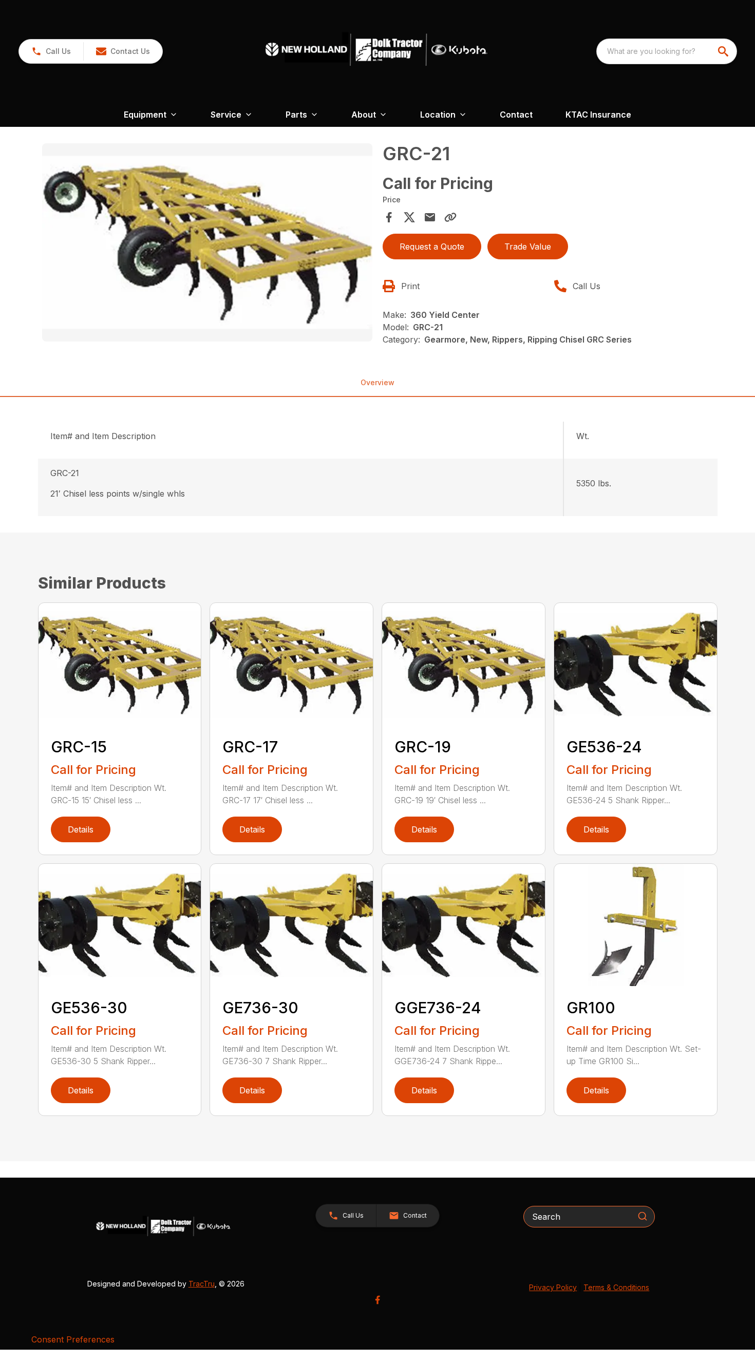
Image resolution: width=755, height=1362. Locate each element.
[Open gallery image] (207, 242)
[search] (724, 51)
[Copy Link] (450, 217)
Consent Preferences (73, 1339)
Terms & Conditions (616, 1287)
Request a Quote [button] (432, 246)
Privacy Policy (553, 1287)
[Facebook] (377, 1299)
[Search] (642, 1216)
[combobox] (667, 51)
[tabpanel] (207, 244)
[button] (51, 51)
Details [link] (80, 829)
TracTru (201, 1283)
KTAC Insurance (598, 114)
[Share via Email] (430, 217)
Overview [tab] (377, 382)
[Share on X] (409, 217)
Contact (516, 114)
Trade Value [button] (527, 246)
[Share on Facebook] (389, 217)
